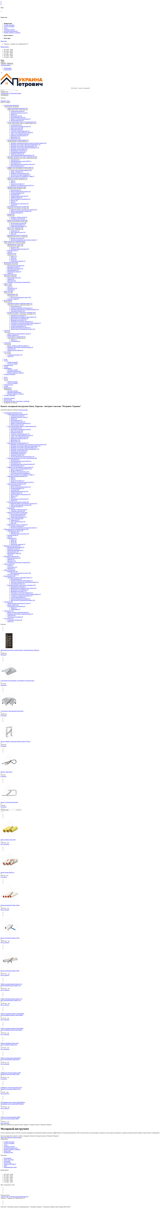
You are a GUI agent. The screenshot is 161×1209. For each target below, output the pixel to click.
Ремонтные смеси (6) (17, 432)
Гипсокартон (7, 1158)
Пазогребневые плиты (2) (18, 421)
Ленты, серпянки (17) (17, 470)
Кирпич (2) (14, 418)
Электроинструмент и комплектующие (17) (19, 577)
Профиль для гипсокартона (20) (20, 471)
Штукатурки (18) (15, 441)
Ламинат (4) (10, 559)
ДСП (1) (13, 479)
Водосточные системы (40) (18, 514)
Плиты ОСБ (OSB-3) (10, 1164)
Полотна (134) (15, 532)
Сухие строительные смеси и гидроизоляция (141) (21, 426)
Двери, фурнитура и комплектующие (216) (16, 529)
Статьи (6, 366)
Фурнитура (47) (11, 538)
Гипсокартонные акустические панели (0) (23, 464)
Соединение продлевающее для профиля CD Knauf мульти (17, 680)
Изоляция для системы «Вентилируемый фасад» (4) (25, 446)
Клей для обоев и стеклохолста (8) (20, 494)
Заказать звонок (16, 93)
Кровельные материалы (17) (19, 517)
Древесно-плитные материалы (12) (17, 476)
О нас (5, 28)
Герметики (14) (15, 520)
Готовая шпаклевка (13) (17, 488)
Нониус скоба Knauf (6, 772)
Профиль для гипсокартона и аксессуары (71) (20, 467)
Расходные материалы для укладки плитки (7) (24, 527)
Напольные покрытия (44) (11, 556)
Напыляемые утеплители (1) (19, 452)
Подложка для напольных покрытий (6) (18, 562)
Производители (8, 365)
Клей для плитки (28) (17, 431)
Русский (3, 63)
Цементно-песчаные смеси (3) (19, 438)
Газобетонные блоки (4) (17, 415)
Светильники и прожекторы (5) (16, 606)
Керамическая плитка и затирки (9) (17, 524)
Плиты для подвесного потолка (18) (21, 505)
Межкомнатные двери (10, 1167)
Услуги (6, 360)
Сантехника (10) (8, 611)
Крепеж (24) (10, 508)
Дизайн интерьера (9, 25)
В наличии (4, 877)
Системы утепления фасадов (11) (20, 434)
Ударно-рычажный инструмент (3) (20, 598)
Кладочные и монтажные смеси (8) (21, 429)
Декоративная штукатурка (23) (19, 491)
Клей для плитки (9, 1159)
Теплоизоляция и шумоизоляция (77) (18, 443)
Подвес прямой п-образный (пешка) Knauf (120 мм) (15, 741)
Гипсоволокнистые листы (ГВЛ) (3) (21, 461)
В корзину (4, 654)
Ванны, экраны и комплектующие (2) (18, 612)
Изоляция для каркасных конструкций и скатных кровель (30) (28, 444)
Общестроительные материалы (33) (17, 414)
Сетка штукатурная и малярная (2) (20, 473)
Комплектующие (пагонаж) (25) (20, 533)
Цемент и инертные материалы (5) (21, 423)
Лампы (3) (14, 608)
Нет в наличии (5, 844)
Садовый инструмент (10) (14, 620)
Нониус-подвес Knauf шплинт (9, 802)
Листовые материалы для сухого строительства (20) (22, 458)
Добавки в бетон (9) (16, 493)
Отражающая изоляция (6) (18, 453)
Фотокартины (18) (12, 571)
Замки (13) (14, 539)
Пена (5, 1165)
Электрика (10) (8, 601)
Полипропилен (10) (13, 552)
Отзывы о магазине (9, 374)
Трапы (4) (10, 555)
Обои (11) (10, 565)
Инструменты (8, 399)
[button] (4, 41)
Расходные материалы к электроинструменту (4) (24, 582)
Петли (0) (13, 541)
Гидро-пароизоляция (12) (18, 515)
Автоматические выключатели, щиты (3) (19, 603)
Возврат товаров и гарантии (12, 32)
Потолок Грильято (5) (17, 506)
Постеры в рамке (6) (13, 574)
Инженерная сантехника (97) (12, 546)
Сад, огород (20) (8, 618)
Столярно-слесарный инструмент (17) (21, 595)
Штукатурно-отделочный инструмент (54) (23, 600)
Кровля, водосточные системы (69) (17, 512)
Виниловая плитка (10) (14, 558)
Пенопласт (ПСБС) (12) (17, 455)
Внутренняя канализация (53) (15, 547)
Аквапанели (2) (15, 459)
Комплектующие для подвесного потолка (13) (24, 503)
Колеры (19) (14, 496)
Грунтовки (7, 1161)
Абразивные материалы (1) (18, 586)
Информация (7, 368)
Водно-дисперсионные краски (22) (21, 487)
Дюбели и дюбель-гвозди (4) (19, 509)
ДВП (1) (13, 477)
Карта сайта (7, 1151)
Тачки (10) (10, 621)
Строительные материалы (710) (13, 412)
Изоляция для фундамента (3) (19, 450)
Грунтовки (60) (15, 490)
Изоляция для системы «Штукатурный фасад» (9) (25, 449)
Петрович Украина (9, 398)
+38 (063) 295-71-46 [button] (6, 1196)
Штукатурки (7, 1162)
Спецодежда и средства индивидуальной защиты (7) (26, 594)
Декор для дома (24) (9, 570)
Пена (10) (13, 523)
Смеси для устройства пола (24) (20, 437)
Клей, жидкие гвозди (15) (18, 521)
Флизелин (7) (11, 568)
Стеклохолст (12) (12, 567)
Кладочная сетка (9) (16, 420)
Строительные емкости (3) (18, 597)
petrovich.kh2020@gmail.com (20, 1196)
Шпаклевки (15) (15, 440)
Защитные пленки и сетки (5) (19, 417)
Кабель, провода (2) (13, 605)
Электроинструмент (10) (18, 583)
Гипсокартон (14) (16, 462)
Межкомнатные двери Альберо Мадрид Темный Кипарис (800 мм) (20, 650)
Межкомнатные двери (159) (15, 530)
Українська (10, 63)
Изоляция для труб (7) (13, 549)
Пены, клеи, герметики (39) (15, 518)
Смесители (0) (11, 615)
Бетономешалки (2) (16, 579)
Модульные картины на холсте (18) (21, 573)
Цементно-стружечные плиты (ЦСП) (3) (22, 482)
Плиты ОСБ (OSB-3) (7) (17, 480)
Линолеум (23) (11, 561)
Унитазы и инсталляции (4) (15, 617)
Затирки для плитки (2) (17, 526)
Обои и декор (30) (9, 564)
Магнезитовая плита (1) (17, 465)
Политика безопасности (11, 31)
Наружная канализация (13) (15, 550)
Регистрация (7, 68)
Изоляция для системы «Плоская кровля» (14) (24, 447)
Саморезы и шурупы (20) (18, 511)
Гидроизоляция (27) (16, 428)
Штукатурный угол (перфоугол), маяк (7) (22, 474)
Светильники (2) (15, 609)
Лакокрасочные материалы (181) (16, 484)
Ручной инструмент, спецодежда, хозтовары (16, 401)
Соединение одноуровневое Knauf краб (12, 711)
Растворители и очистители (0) (20, 499)
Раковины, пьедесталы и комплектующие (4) (20, 614)
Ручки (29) (14, 542)
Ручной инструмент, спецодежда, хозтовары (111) (21, 585)
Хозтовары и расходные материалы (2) (22, 592)
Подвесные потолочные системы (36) (18, 502)
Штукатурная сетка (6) (17, 425)
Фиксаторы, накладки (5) (18, 544)
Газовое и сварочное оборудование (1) (22, 580)
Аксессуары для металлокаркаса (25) (21, 468)
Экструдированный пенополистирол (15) (22, 456)
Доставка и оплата (9, 29)
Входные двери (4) (12, 535)
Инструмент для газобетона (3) (19, 589)
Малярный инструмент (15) (18, 591)
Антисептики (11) (16, 485)
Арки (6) (9, 536)
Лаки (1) (13, 497)
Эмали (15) (14, 500)
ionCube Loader (23, 410)
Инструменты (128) (9, 576)
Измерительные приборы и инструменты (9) (23, 588)
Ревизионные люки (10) (14, 553)
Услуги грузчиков (9, 26)
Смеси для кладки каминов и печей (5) (22, 435)
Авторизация (8, 69)
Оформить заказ (5, 101)
